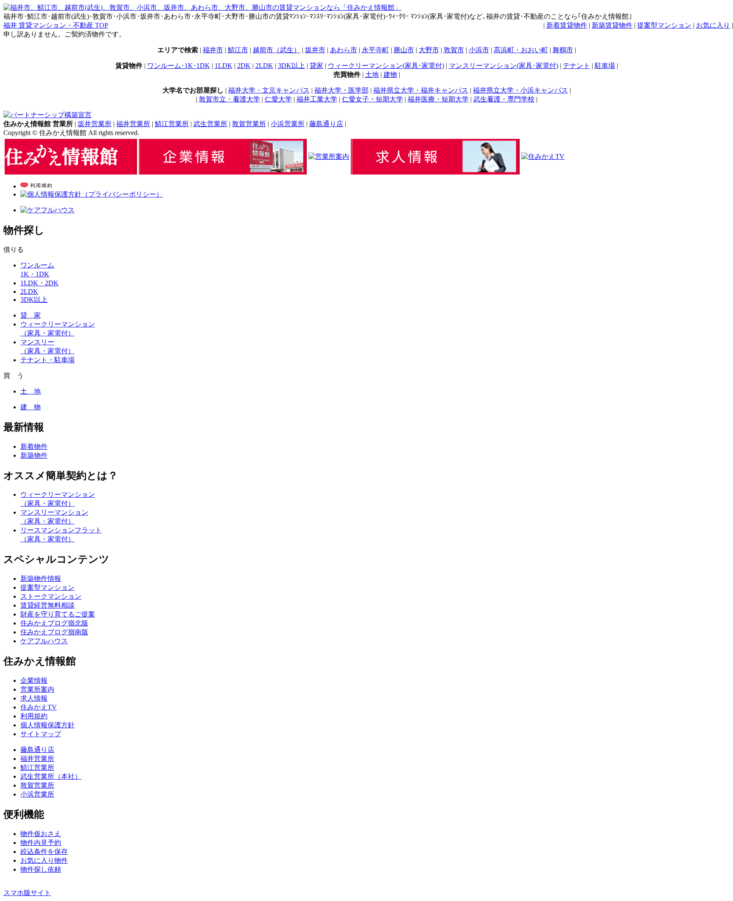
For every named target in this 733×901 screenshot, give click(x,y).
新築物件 (34, 455)
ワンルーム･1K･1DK (178, 65)
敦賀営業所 (249, 123)
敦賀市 (454, 49)
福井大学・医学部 (341, 90)
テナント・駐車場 (47, 359)
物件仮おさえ (40, 833)
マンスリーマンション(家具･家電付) (503, 65)
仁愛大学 (278, 99)
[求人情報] (435, 172)
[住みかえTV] (543, 156)
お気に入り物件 (44, 860)
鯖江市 (238, 49)
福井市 (213, 49)
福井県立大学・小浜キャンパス (520, 90)
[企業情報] (223, 172)
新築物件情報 (40, 578)
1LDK (223, 65)
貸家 (316, 65)
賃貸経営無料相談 (47, 605)
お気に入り (713, 25)
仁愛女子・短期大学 (372, 99)
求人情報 (34, 698)
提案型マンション (664, 25)
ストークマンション (50, 596)
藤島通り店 (326, 123)
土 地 (30, 391)
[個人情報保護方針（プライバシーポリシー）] (91, 194)
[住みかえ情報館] (71, 172)
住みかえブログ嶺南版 (54, 632)
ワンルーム (37, 265)
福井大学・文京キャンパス (269, 90)
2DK (244, 65)
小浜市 (479, 49)
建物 (390, 74)
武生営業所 (210, 123)
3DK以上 (291, 65)
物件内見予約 (40, 842)
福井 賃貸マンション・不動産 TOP (55, 25)
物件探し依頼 (40, 869)
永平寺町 (375, 49)
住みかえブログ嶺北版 (54, 623)
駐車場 (605, 65)
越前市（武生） (276, 49)
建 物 (30, 407)
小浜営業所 (288, 123)
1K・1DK (34, 274)
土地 (372, 74)
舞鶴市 (563, 49)
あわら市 (343, 49)
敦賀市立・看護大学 (229, 99)
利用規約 (34, 716)
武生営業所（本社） (50, 776)
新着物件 (34, 446)
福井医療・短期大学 (438, 99)
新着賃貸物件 (566, 25)
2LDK (264, 65)
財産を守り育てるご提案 (57, 614)
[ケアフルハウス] (47, 210)
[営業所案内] (328, 156)
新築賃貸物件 (612, 25)
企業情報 (34, 680)
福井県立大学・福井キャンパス (420, 90)
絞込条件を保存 (44, 851)
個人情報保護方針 (47, 725)
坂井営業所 (95, 123)
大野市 (429, 49)
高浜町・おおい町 (521, 49)
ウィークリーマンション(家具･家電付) (386, 65)
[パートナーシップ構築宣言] (47, 114)
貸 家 (30, 315)
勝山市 (404, 49)
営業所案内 (37, 689)
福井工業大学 (317, 99)
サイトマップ (40, 734)
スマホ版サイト (27, 892)
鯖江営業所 (172, 123)
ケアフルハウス (44, 641)
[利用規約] (36, 186)
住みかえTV (38, 707)
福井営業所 (133, 123)
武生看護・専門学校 (503, 99)
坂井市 (315, 49)
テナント (576, 65)
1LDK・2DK (39, 283)
